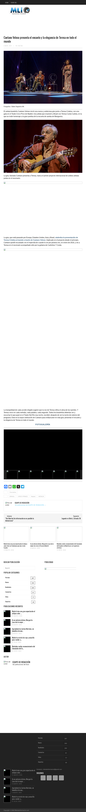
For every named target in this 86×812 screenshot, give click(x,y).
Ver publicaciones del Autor (20, 664)
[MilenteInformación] (19, 13)
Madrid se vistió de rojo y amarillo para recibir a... (23, 638)
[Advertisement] (43, 22)
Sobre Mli (14, 2)
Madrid (33, 496)
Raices (7, 582)
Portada (7, 577)
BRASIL (12, 496)
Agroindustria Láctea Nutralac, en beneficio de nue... (23, 630)
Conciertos (13, 492)
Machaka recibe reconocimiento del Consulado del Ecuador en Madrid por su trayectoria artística (69, 546)
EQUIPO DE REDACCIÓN (21, 662)
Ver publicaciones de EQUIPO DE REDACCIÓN (30, 505)
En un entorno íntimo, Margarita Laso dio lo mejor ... (22, 621)
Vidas (6, 597)
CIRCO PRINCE (23, 496)
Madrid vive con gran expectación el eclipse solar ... (23, 612)
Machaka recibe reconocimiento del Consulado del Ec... (23, 647)
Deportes (7, 601)
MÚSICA (41, 496)
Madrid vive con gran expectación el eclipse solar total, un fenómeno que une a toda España (15, 546)
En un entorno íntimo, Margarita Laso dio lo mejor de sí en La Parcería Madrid (41, 545)
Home (6, 2)
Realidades (8, 587)
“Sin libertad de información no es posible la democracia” (19, 519)
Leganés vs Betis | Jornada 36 (71, 518)
